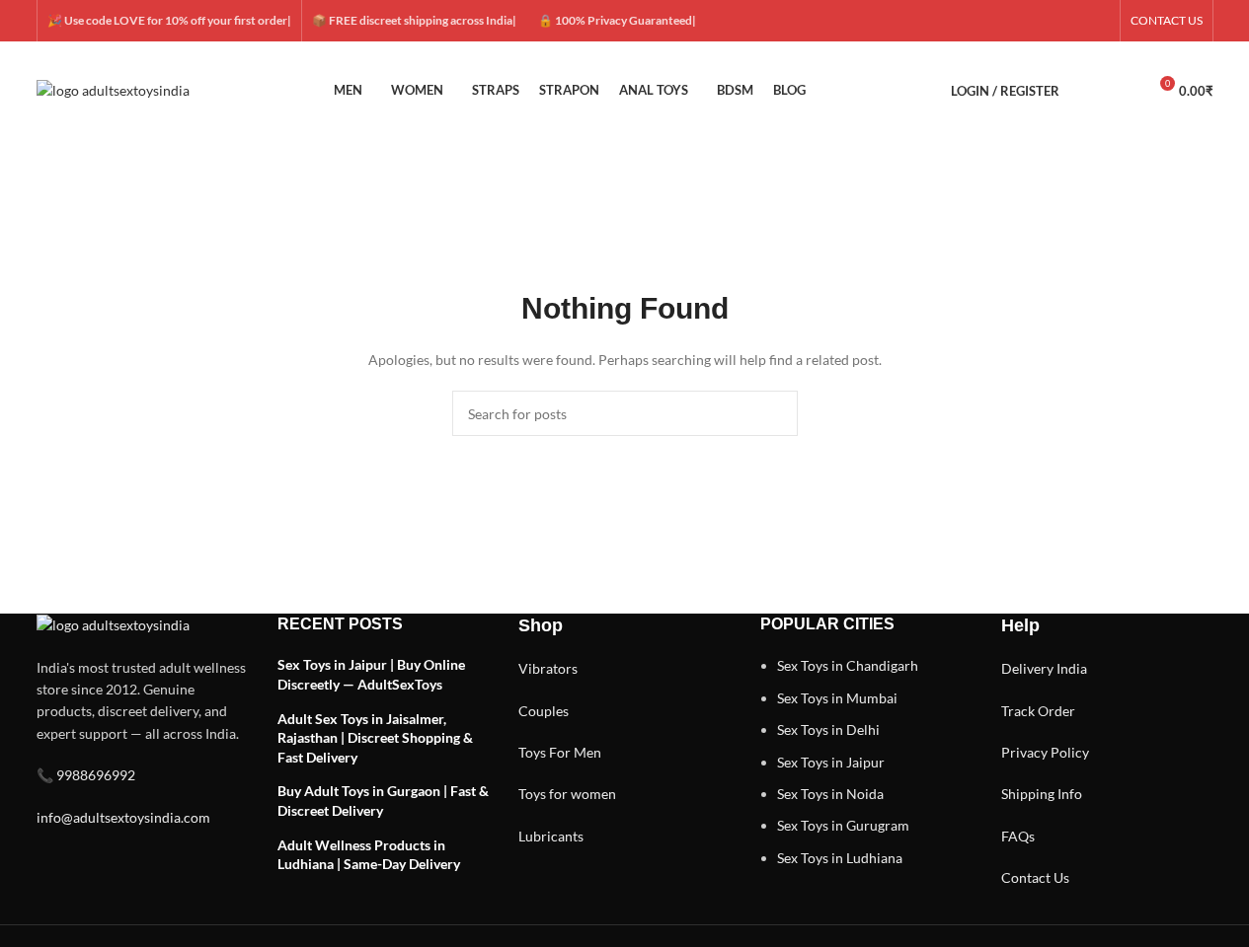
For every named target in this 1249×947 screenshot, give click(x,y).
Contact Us (1035, 877)
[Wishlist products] (1122, 90)
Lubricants (551, 836)
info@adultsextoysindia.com (123, 817)
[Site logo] (113, 89)
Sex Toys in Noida (830, 793)
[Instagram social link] (1050, 21)
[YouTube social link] (1074, 21)
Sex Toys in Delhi (828, 729)
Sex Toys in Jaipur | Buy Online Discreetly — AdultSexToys (371, 674)
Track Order (1038, 710)
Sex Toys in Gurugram (843, 825)
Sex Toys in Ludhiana (839, 857)
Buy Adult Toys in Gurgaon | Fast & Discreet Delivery (383, 800)
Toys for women (567, 793)
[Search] (1087, 90)
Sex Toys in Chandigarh (847, 665)
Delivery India (1044, 668)
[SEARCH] (775, 413)
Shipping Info (1041, 793)
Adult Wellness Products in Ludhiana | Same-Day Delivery (368, 855)
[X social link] (1027, 21)
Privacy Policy (1045, 752)
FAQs (1018, 836)
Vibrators (548, 668)
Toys (532, 752)
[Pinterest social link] (1098, 21)
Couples (543, 710)
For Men (575, 752)
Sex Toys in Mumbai (837, 698)
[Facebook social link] (1003, 21)
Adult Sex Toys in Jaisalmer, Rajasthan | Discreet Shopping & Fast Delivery (375, 737)
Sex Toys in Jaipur (831, 762)
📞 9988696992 (86, 774)
